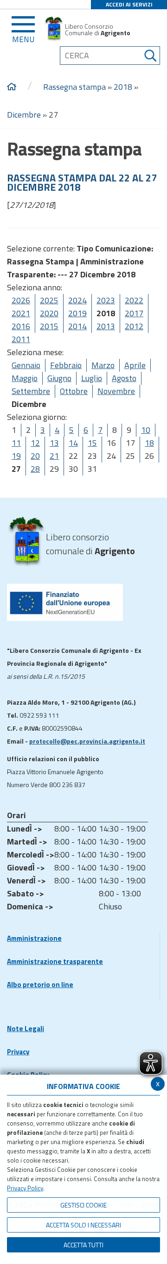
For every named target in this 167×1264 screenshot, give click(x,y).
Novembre (116, 391)
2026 (21, 300)
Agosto (124, 378)
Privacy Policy (25, 1188)
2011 (21, 339)
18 (149, 443)
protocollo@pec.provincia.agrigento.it (87, 741)
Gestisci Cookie (83, 1205)
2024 (77, 300)
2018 (123, 87)
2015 (49, 326)
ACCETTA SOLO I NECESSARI (83, 1225)
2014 (77, 326)
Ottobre (74, 391)
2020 (49, 313)
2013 (105, 326)
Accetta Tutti (83, 1245)
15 (92, 443)
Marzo (103, 365)
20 (35, 456)
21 (54, 456)
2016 (21, 326)
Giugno (59, 378)
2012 (134, 326)
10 (145, 430)
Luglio (91, 378)
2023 (105, 300)
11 (16, 443)
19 (16, 456)
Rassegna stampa (74, 87)
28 (35, 469)
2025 (49, 300)
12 (35, 443)
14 (73, 443)
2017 (134, 313)
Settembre (31, 391)
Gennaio (26, 365)
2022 (134, 300)
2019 (77, 313)
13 (54, 443)
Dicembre (24, 114)
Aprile (135, 365)
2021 (21, 313)
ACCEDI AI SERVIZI (129, 4)
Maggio (25, 378)
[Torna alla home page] (11, 87)
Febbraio (66, 365)
